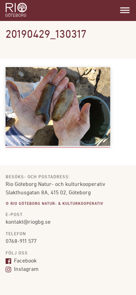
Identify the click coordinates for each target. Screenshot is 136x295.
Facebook (25, 261)
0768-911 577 (21, 241)
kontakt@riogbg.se (28, 222)
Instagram (26, 269)
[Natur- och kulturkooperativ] (16, 16)
